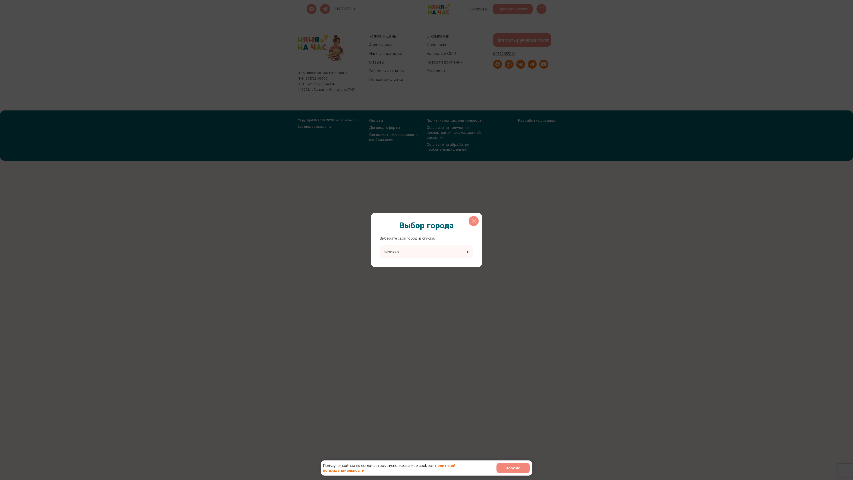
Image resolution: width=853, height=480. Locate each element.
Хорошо (513, 468)
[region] (426, 240)
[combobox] (426, 251)
